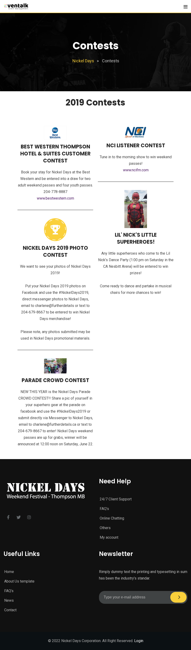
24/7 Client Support (116, 499)
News (9, 600)
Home (9, 571)
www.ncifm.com (136, 170)
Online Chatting (112, 518)
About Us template (19, 581)
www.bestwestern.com (55, 198)
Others (105, 528)
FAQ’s (104, 508)
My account (109, 537)
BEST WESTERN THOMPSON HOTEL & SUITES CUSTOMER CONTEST (55, 153)
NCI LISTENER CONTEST (135, 145)
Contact (10, 610)
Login (138, 641)
